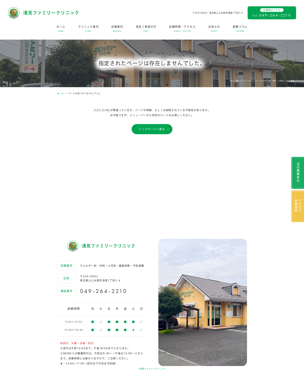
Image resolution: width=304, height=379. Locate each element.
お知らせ (214, 28)
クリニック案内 (88, 28)
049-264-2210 (103, 291)
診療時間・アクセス (182, 28)
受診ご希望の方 (146, 28)
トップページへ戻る (152, 129)
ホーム (61, 28)
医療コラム (240, 28)
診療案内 (117, 28)
